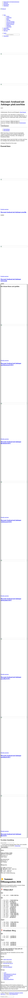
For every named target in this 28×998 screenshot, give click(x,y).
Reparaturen (6, 4)
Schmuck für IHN (10, 22)
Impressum (6, 978)
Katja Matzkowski (13, 994)
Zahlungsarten (7, 976)
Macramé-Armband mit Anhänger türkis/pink (11, 599)
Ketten (7, 16)
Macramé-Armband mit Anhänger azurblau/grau (11, 364)
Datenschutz (17, 845)
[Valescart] (14, 10)
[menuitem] (15, 1)
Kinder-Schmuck (10, 24)
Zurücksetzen (23, 122)
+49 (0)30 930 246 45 (8, 963)
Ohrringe (8, 20)
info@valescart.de (7, 959)
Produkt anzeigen (4, 209)
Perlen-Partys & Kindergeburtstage (11, 1)
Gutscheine (8, 26)
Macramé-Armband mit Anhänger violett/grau (11, 521)
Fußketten (8, 25)
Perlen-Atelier (6, 29)
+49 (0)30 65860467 (7, 967)
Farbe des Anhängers (5, 122)
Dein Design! (23, 112)
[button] (4, 33)
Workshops (6, 5)
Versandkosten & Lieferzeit (10, 974)
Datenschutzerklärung (9, 979)
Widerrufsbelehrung (8, 975)
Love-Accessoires (10, 21)
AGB (5, 972)
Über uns (5, 30)
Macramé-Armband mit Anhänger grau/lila (13, 212)
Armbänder (8, 17)
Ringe (7, 19)
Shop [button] (4, 15)
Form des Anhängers (5, 121)
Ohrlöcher (5, 3)
